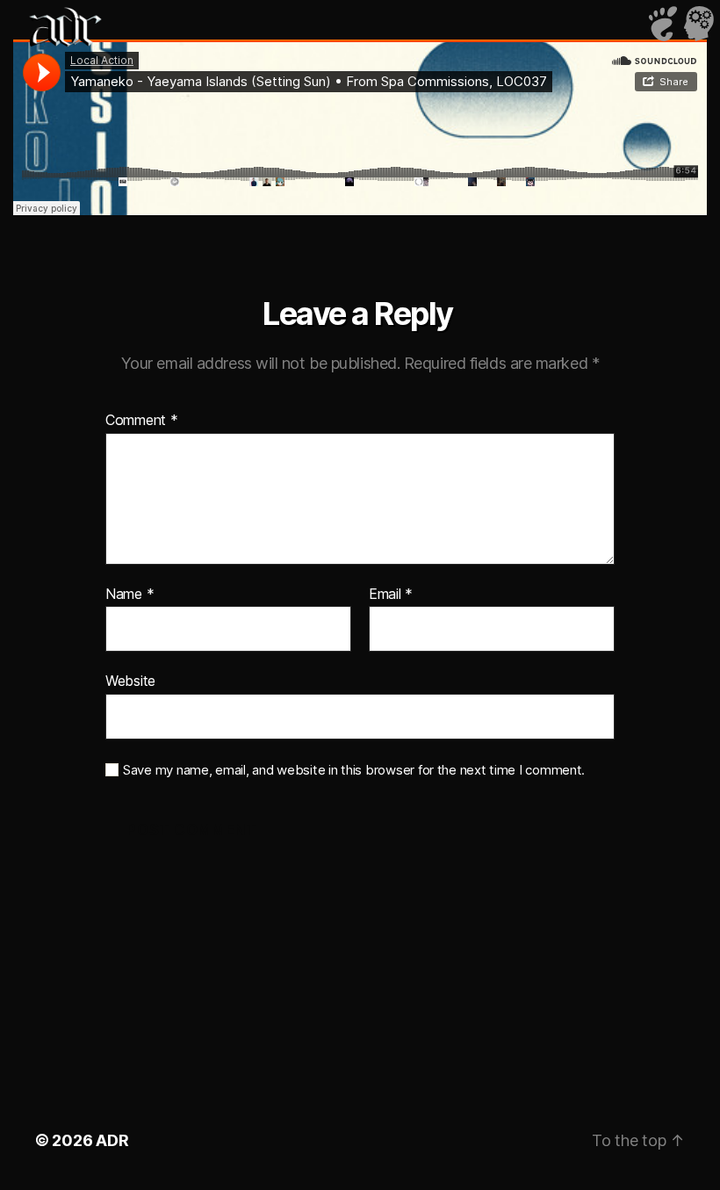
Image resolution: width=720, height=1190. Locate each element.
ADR (112, 1140)
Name (129, 594)
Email (391, 594)
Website (130, 680)
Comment (141, 421)
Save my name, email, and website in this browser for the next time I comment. (354, 770)
